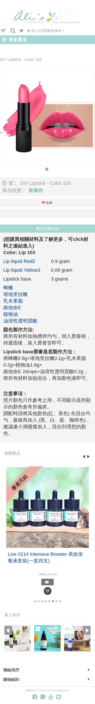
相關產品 (12, 453)
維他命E (12, 307)
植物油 (10, 314)
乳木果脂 (13, 301)
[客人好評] (17, 638)
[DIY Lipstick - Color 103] (47, 118)
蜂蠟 (8, 287)
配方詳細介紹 (47, 229)
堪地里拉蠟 (15, 294)
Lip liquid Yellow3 (23, 270)
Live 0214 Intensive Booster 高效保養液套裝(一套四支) (45, 557)
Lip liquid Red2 (21, 261)
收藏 (49, 202)
